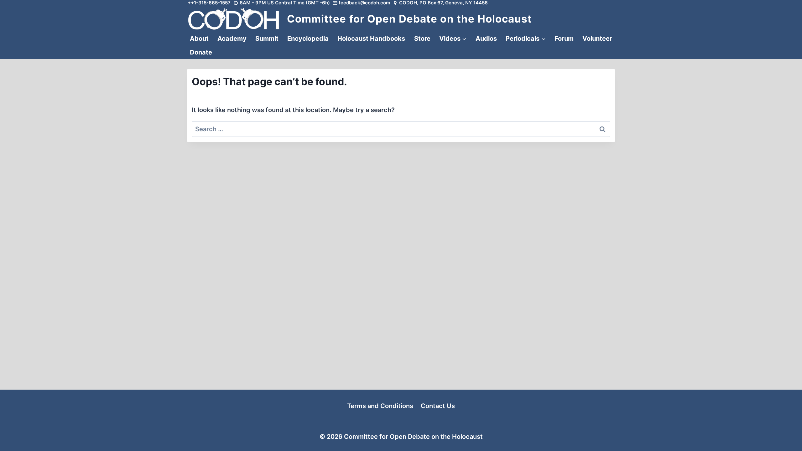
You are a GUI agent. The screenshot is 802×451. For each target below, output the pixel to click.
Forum (564, 38)
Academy (232, 38)
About (199, 38)
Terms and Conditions (380, 406)
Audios (486, 38)
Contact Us (438, 406)
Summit (267, 38)
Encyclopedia (308, 38)
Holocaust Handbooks (371, 38)
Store (422, 38)
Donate (201, 52)
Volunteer (597, 38)
